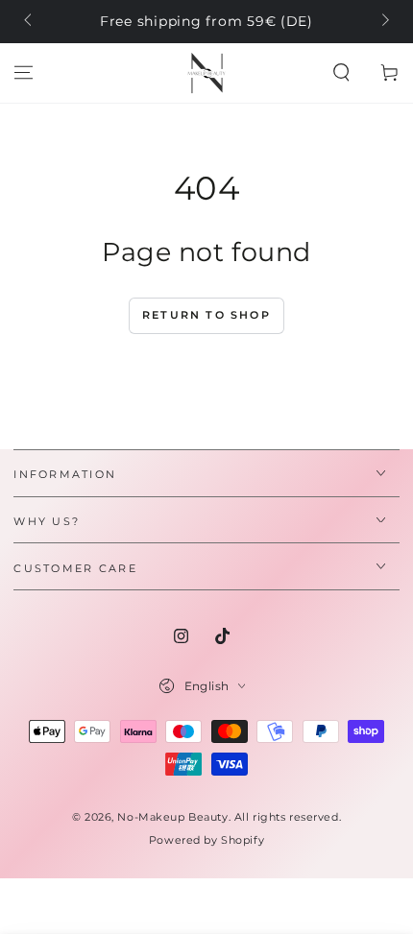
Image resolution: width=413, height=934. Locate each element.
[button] (341, 73)
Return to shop (206, 315)
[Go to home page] (206, 73)
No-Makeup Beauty (172, 817)
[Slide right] (383, 22)
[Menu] (23, 73)
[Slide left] (28, 22)
